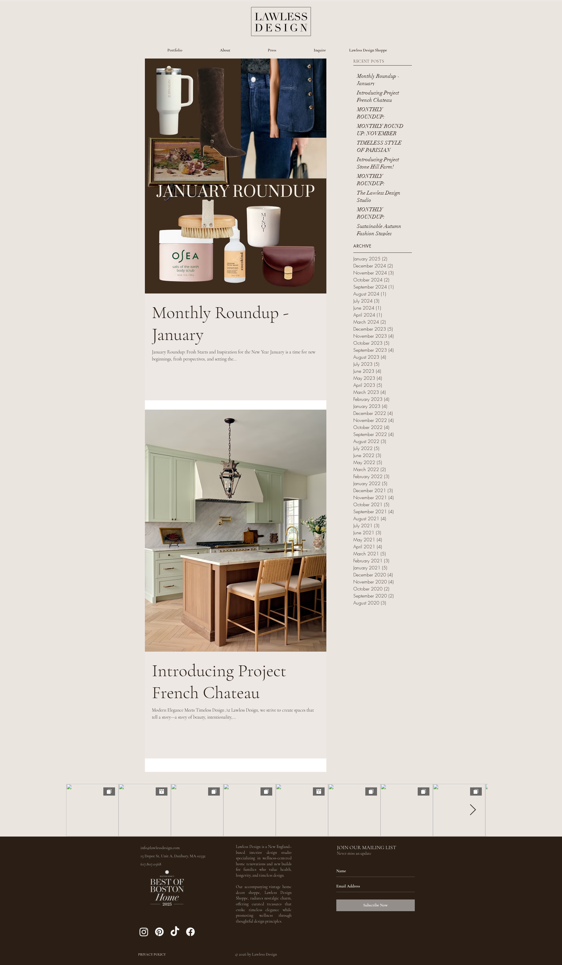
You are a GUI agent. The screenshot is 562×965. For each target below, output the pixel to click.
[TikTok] (175, 931)
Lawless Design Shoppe (368, 50)
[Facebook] (190, 931)
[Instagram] (144, 931)
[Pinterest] (159, 931)
